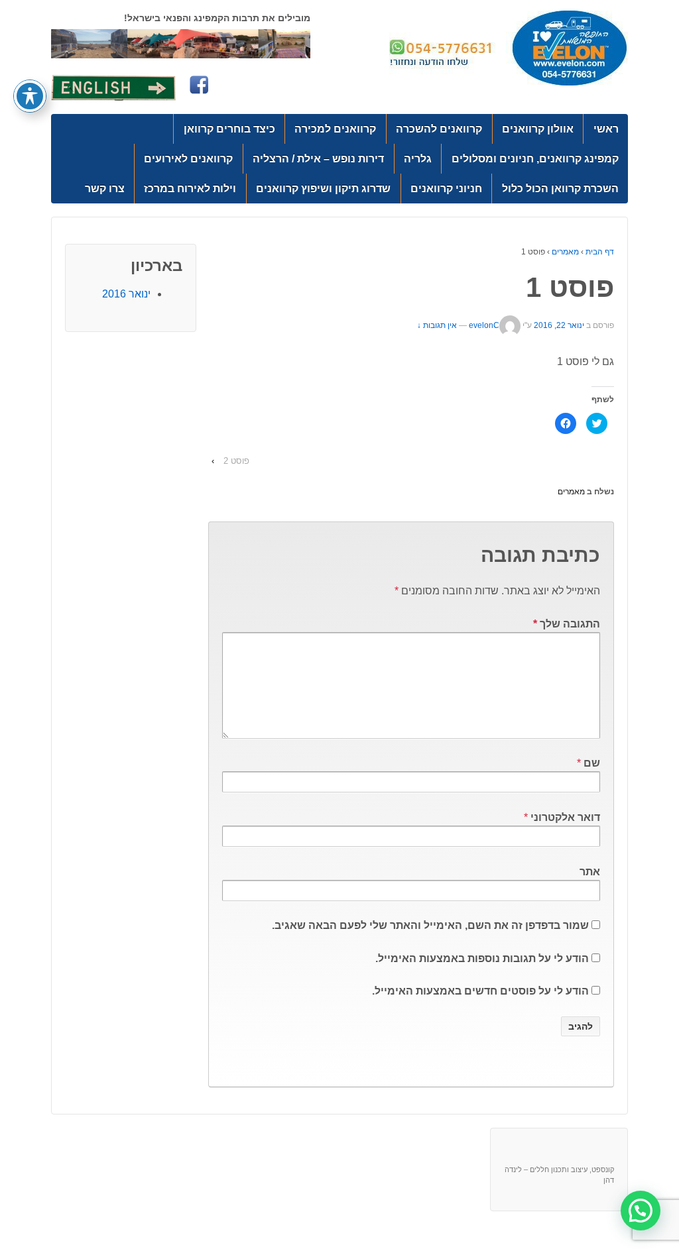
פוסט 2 (236, 461)
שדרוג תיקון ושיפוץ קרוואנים (323, 188)
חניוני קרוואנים (446, 188)
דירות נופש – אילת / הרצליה (318, 158)
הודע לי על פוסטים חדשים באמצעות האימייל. (480, 991)
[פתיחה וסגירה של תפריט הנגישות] (30, 96)
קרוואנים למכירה (335, 129)
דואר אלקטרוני (565, 817)
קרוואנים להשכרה (439, 129)
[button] (640, 1210)
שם (592, 763)
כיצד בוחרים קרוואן (229, 129)
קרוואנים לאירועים (188, 158)
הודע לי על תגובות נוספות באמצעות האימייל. (482, 958)
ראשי (606, 129)
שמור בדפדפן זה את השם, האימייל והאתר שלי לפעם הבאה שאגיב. (430, 925)
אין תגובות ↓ (437, 325)
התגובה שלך (566, 623)
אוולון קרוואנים (538, 129)
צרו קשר (105, 188)
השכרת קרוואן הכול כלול (560, 188)
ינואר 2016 (126, 293)
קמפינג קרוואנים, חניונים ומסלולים (535, 158)
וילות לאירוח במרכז (190, 188)
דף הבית (600, 251)
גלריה (418, 158)
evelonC (484, 325)
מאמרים (565, 251)
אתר (590, 871)
